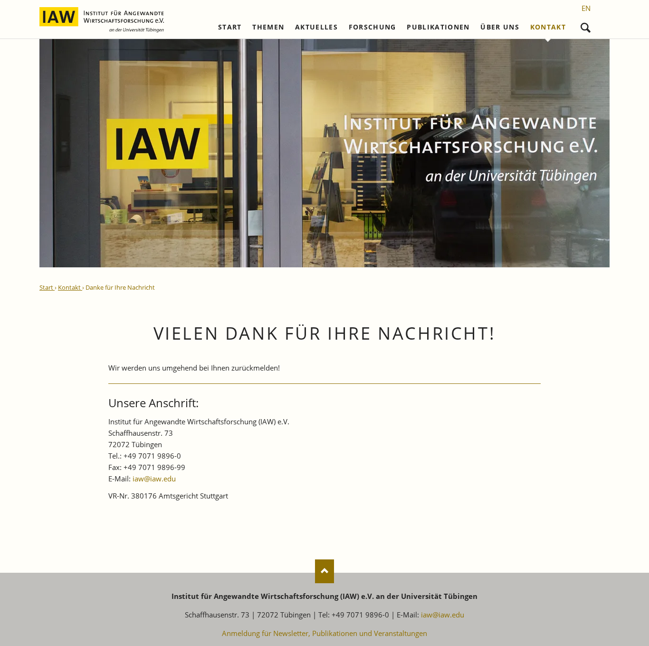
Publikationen (438, 27)
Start (230, 27)
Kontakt (548, 27)
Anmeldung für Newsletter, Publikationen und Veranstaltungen (324, 633)
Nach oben (324, 571)
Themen (268, 27)
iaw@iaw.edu (154, 478)
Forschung (372, 27)
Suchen (585, 25)
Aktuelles (316, 27)
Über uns (499, 27)
